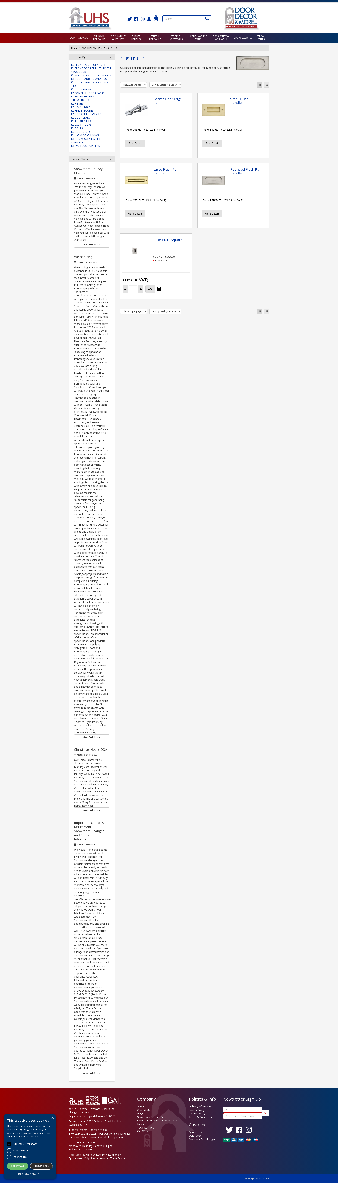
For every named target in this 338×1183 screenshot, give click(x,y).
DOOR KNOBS (82, 89)
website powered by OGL (256, 1178)
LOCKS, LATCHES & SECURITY (118, 38)
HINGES (79, 103)
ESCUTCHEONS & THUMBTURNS (83, 98)
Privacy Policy (196, 1110)
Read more (32, 1136)
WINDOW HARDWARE (99, 38)
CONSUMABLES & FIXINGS (198, 38)
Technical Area (145, 1127)
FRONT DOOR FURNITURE (90, 64)
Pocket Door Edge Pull (167, 101)
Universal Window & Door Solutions (157, 1120)
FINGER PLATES (83, 110)
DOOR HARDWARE (79, 37)
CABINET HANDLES (136, 38)
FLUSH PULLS (110, 48)
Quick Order (195, 1135)
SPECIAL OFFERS (261, 38)
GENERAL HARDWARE (155, 38)
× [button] (52, 1118)
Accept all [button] (17, 1165)
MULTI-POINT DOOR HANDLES (92, 75)
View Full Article (92, 244)
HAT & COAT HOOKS (86, 135)
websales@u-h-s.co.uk (83, 1133)
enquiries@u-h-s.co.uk (83, 1137)
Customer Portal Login (202, 1139)
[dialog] (30, 1146)
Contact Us (143, 1110)
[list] (266, 85)
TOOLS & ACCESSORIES (176, 38)
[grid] (259, 85)
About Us (142, 1106)
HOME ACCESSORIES (242, 37)
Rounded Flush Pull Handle (245, 171)
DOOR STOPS (82, 131)
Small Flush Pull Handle (242, 101)
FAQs (140, 1113)
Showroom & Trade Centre (152, 1117)
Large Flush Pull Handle (165, 171)
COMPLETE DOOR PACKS (89, 93)
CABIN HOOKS (83, 124)
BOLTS (78, 128)
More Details (135, 143)
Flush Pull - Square (167, 240)
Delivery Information (200, 1106)
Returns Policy (197, 1113)
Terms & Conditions (200, 1117)
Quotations (195, 1132)
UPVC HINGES (82, 107)
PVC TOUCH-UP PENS (87, 146)
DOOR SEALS (82, 117)
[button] (30, 1174)
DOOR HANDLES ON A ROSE (91, 79)
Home (74, 48)
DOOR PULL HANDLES (87, 114)
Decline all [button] (41, 1165)
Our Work (142, 1131)
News (140, 1124)
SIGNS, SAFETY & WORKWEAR (221, 38)
